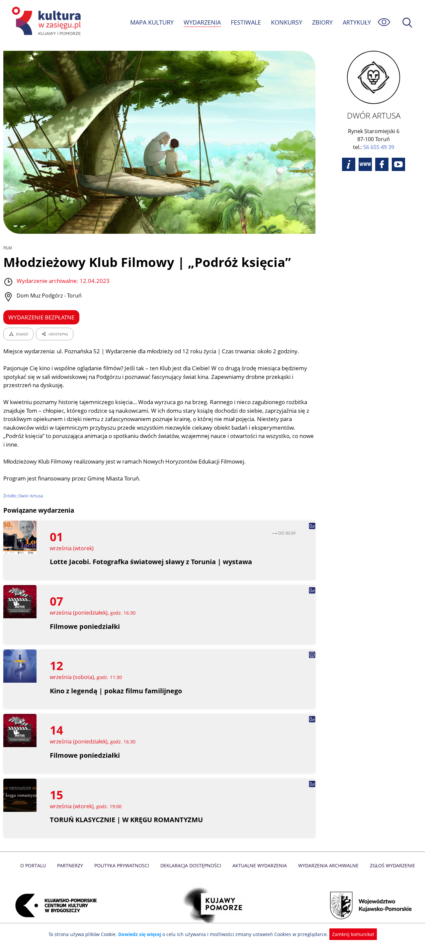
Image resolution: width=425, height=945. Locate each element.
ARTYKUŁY (357, 22)
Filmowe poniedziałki (85, 626)
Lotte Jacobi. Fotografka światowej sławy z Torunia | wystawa (151, 561)
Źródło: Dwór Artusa (23, 496)
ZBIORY (322, 22)
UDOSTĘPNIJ (58, 334)
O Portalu (33, 865)
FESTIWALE (246, 22)
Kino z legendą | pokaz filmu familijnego (116, 690)
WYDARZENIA (202, 22)
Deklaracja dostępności (190, 865)
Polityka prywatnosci (121, 865)
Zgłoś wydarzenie (392, 865)
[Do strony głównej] (45, 22)
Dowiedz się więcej (139, 934)
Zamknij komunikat (353, 934)
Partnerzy (70, 865)
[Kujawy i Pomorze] (212, 905)
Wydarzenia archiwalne (328, 865)
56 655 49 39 (378, 147)
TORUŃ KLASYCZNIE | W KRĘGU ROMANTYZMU (126, 819)
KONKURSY (286, 22)
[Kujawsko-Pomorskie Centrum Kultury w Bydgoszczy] (54, 905)
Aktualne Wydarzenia (259, 865)
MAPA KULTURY (152, 22)
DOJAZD (22, 334)
